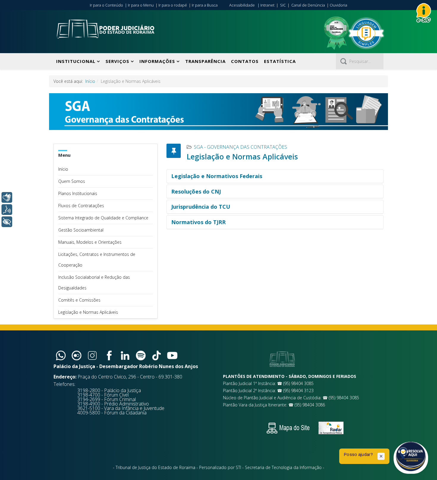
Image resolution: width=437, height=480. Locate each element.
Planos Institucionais (77, 193)
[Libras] (6, 197)
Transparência (205, 61)
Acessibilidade (242, 5)
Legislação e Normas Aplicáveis (88, 312)
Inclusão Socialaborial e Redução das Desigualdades (94, 282)
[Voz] (6, 209)
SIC (283, 5)
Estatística (280, 61)
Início (90, 81)
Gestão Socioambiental (80, 230)
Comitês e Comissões (79, 300)
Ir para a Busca (205, 5)
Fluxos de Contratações (81, 205)
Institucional (75, 61)
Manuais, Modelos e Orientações (90, 242)
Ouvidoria (338, 5)
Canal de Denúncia (308, 5)
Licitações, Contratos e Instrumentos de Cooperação (96, 259)
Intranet (267, 5)
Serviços (117, 61)
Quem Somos (71, 181)
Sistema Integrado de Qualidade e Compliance (103, 218)
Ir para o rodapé (172, 5)
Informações (157, 61)
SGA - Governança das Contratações (240, 147)
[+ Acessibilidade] (6, 221)
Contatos (245, 61)
